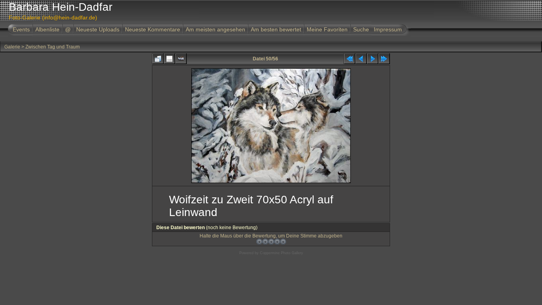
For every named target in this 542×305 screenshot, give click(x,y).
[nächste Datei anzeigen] (372, 59)
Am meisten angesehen (215, 29)
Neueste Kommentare (152, 29)
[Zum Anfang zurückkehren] (349, 59)
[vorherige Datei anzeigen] (361, 59)
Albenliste (47, 29)
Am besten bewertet (276, 29)
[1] (259, 242)
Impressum (388, 29)
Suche (361, 29)
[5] (283, 242)
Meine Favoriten (327, 29)
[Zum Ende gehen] (384, 59)
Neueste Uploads (97, 29)
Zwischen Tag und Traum (52, 47)
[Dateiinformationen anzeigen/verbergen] (169, 59)
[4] (277, 242)
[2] (265, 242)
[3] (271, 242)
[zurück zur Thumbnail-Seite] (157, 59)
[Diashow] (180, 59)
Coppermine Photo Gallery (281, 253)
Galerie (12, 47)
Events (21, 29)
